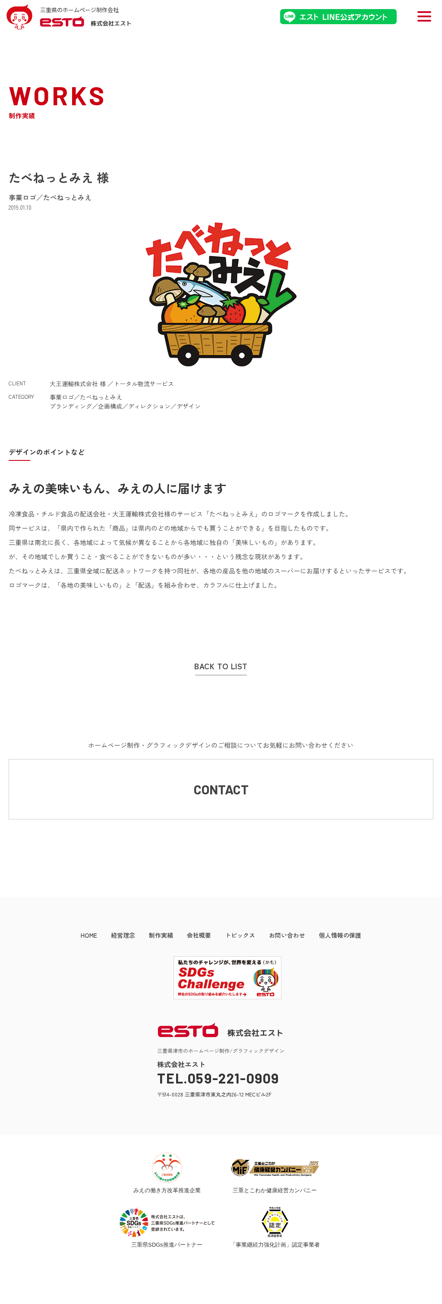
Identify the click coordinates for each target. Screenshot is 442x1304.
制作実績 (161, 935)
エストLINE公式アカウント (338, 16)
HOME (89, 935)
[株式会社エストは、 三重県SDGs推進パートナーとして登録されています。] (167, 1222)
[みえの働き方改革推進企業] (167, 1168)
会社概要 (199, 935)
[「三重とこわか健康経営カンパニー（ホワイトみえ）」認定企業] (275, 1168)
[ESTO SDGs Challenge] (221, 997)
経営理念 (123, 935)
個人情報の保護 (340, 935)
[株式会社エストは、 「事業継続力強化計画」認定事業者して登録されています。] (275, 1222)
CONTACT (221, 789)
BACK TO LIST (220, 666)
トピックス (240, 935)
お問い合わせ (287, 935)
